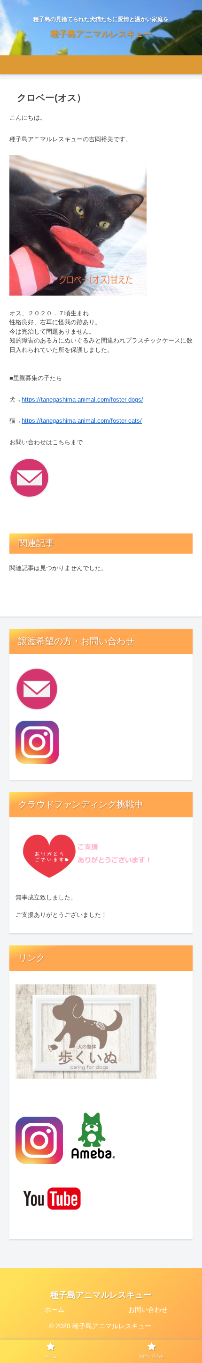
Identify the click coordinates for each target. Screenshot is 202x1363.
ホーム (54, 1309)
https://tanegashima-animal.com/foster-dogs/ (82, 399)
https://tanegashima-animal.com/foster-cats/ (82, 420)
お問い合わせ (148, 1309)
